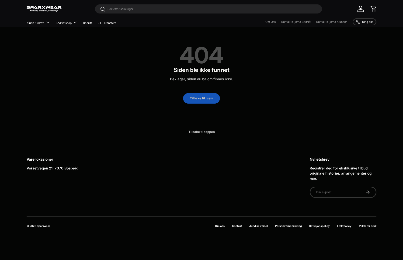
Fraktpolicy (344, 226)
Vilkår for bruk (367, 226)
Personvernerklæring (288, 226)
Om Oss (270, 22)
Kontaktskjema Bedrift (296, 22)
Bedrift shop (64, 23)
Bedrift (87, 23)
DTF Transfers (106, 23)
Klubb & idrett (35, 23)
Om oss (220, 226)
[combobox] (208, 9)
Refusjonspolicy (319, 226)
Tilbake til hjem (201, 98)
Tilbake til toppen (201, 132)
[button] (373, 9)
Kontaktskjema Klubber (331, 22)
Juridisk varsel (258, 226)
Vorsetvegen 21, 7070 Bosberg (52, 168)
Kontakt (237, 226)
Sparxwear (43, 226)
